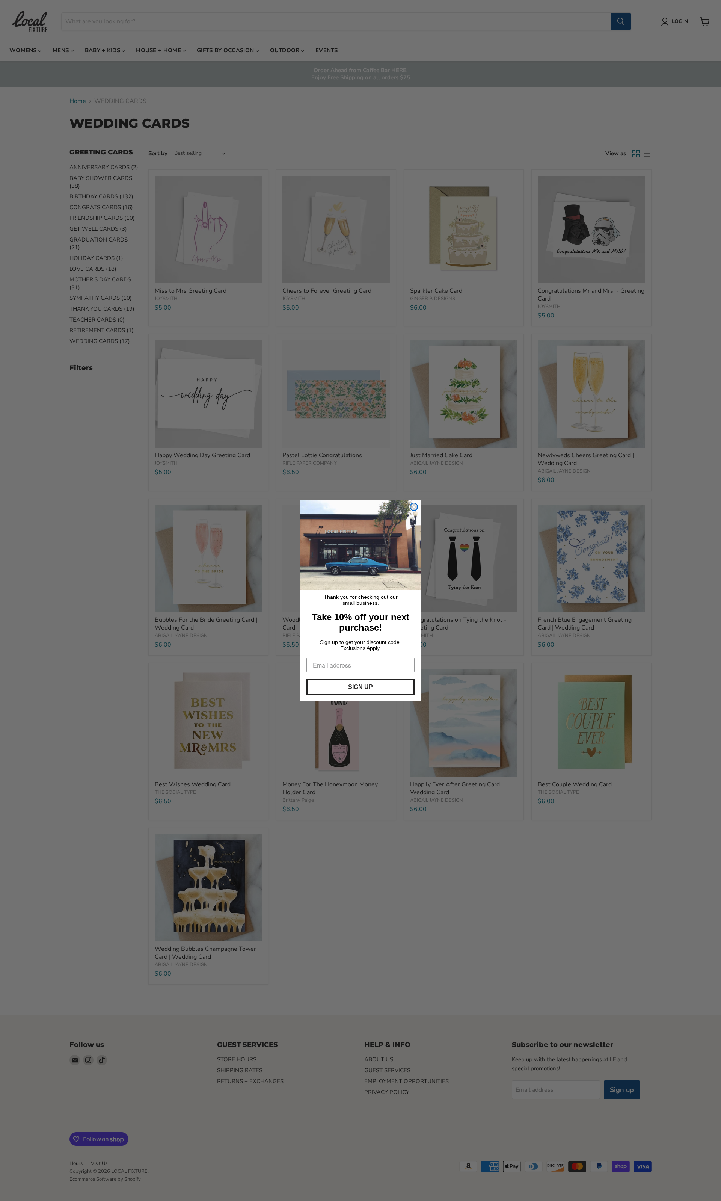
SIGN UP (360, 687)
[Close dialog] (414, 507)
